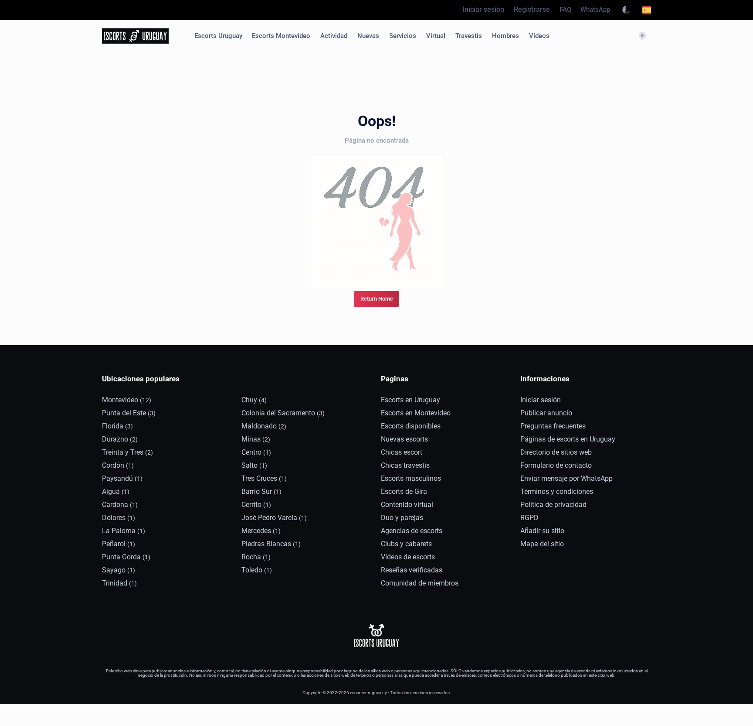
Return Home (376, 298)
